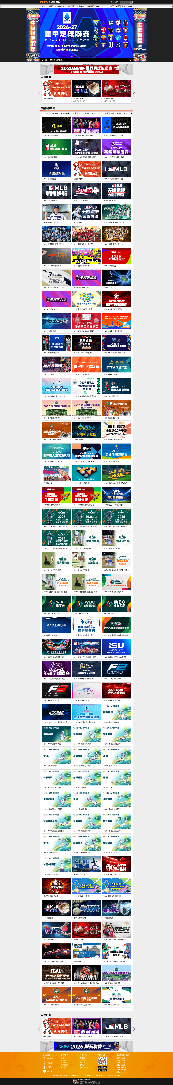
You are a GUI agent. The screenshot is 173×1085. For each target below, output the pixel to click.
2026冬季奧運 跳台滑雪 (112, 831)
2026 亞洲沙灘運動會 (111, 461)
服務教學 (82, 1065)
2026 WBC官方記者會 (52, 613)
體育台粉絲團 (121, 1060)
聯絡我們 (117, 1075)
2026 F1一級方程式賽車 (52, 266)
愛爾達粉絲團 (121, 1058)
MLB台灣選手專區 (110, 201)
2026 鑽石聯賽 (49, 374)
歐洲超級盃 (108, 287)
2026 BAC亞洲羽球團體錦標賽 (85, 657)
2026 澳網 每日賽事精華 (112, 896)
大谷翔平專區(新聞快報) (52, 222)
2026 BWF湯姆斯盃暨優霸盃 (84, 331)
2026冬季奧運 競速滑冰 (82, 853)
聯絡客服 (82, 1062)
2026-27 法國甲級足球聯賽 (113, 135)
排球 (119, 113)
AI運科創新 (65, 113)
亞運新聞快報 (48, 98)
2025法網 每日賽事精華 (82, 1005)
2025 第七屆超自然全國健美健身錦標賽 (88, 983)
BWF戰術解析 (109, 98)
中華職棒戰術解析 (80, 918)
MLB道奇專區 (79, 222)
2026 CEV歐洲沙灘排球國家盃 (85, 461)
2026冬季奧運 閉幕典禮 (52, 744)
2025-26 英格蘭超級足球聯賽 (54, 679)
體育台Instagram (122, 1067)
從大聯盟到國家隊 (50, 635)
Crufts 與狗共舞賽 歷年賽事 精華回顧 (87, 592)
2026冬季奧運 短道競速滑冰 (54, 831)
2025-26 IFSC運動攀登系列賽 (114, 961)
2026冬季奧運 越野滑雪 (82, 787)
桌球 (106, 113)
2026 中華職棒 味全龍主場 (83, 244)
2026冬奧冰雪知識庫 (51, 874)
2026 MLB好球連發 (81, 201)
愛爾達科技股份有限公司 (60, 1075)
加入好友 (49, 1071)
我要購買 (70, 6)
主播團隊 (49, 1067)
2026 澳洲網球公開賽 (81, 896)
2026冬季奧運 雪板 (51, 853)
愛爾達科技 (50, 1059)
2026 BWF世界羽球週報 (112, 700)
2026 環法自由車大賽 (81, 266)
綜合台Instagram (122, 1072)
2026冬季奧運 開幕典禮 (112, 722)
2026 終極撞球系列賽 (81, 483)
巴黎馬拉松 (48, 483)
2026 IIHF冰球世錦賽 (111, 396)
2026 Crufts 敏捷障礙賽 (82, 548)
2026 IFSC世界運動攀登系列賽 (85, 396)
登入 (112, 2)
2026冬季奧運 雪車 (51, 766)
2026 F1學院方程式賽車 (82, 700)
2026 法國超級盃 (50, 179)
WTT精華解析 (49, 939)
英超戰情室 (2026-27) (81, 287)
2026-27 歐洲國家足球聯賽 (83, 679)
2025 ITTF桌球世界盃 (111, 1005)
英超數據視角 (108, 918)
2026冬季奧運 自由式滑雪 (53, 809)
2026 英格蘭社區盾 (51, 157)
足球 (81, 113)
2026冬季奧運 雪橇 (80, 809)
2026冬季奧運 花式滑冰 (82, 744)
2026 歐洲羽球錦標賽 (51, 353)
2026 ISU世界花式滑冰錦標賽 (54, 396)
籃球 (87, 113)
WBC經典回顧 (109, 613)
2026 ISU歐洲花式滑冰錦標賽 (84, 722)
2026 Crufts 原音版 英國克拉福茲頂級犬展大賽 (90, 527)
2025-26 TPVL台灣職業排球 (54, 657)
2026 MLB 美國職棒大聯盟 (113, 179)
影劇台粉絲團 (121, 1062)
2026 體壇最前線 (50, 331)
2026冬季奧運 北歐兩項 (112, 809)
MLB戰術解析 (78, 98)
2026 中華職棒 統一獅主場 (113, 244)
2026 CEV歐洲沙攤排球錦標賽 (85, 157)
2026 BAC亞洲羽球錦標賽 (113, 331)
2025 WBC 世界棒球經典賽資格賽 (116, 635)
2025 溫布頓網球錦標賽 (112, 983)
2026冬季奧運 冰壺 (110, 787)
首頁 (44, 6)
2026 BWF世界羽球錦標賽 (83, 135)
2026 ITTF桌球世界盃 (111, 374)
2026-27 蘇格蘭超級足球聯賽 (54, 287)
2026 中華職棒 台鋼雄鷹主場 (114, 222)
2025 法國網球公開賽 (51, 1005)
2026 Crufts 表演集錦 (81, 570)
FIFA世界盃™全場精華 (52, 505)
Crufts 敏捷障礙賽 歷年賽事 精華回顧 (57, 592)
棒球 (74, 113)
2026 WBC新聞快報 (81, 613)
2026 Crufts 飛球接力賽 (112, 548)
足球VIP (89, 6)
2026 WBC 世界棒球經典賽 (113, 592)
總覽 (46, 113)
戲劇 (124, 6)
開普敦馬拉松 (78, 440)
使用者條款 (64, 1062)
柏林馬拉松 (78, 961)
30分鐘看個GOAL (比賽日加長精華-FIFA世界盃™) (122, 483)
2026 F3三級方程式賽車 (52, 700)
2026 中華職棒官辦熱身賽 (83, 635)
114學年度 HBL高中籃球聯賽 (54, 983)
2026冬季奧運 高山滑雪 (82, 766)
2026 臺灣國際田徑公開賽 (113, 440)
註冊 (117, 2)
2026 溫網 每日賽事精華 (82, 418)
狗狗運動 (54, 113)
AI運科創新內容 (79, 874)
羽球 (93, 113)
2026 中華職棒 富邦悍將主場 (54, 244)
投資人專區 (50, 1063)
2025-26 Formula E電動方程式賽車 (56, 722)
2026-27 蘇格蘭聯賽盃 (52, 135)
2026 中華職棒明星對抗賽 (83, 309)
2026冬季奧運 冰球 (110, 766)
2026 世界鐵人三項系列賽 (53, 461)
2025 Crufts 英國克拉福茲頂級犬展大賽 (118, 527)
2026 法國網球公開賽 (111, 418)
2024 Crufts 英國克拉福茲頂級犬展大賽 (58, 548)
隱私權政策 (64, 1065)
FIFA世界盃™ (101, 6)
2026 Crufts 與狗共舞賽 (52, 570)
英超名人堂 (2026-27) (51, 309)
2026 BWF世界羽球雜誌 (112, 874)
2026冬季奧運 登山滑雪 (112, 744)
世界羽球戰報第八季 (51, 896)
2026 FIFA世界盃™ (110, 266)
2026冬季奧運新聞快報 (112, 853)
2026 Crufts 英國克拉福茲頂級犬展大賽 (58, 527)
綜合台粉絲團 (121, 1065)
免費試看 (64, 1058)
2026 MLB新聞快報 (51, 201)
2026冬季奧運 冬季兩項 (52, 787)
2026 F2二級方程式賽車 (112, 679)
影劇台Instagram (122, 1069)
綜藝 (130, 6)
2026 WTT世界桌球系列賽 (83, 353)
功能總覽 (64, 1067)
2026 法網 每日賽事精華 (52, 440)
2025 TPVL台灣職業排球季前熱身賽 (116, 939)
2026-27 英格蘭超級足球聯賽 (114, 157)
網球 (100, 113)
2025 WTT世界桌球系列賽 (53, 961)
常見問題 (82, 1058)
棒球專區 (80, 6)
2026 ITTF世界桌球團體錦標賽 (115, 353)
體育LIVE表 (59, 6)
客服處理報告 (84, 1067)
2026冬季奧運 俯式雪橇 (82, 831)
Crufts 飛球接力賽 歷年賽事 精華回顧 (117, 570)
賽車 (113, 113)
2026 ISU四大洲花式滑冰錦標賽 (115, 657)
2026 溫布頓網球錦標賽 (52, 418)
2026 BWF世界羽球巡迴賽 (113, 309)
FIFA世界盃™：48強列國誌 (113, 505)
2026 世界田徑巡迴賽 (81, 374)
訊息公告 (82, 1060)
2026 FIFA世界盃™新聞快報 (84, 505)
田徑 (125, 113)
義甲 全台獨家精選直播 (53, 60)
